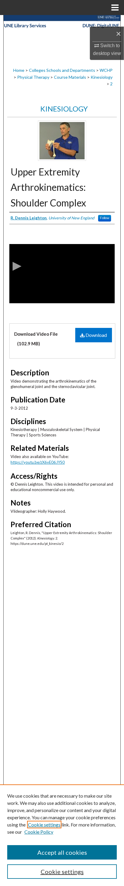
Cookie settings (44, 824)
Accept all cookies (62, 852)
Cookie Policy (38, 832)
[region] (62, 835)
